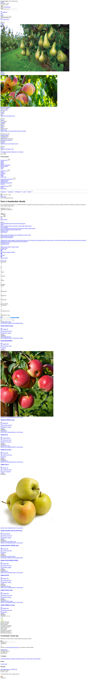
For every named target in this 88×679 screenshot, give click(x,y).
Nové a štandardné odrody (6, 223)
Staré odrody (15, 223)
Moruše (72, 240)
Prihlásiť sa (3, 643)
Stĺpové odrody (28, 226)
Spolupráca (8, 151)
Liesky (5, 246)
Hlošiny (64, 240)
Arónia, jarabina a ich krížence (14, 240)
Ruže (2, 260)
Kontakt (21, 151)
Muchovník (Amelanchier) (6, 140)
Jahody (29, 235)
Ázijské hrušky (21, 226)
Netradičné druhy (4, 241)
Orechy (2, 147)
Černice (2, 120)
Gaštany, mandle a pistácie (13, 246)
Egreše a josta (4, 129)
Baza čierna (23, 240)
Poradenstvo (3, 151)
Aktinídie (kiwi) (4, 137)
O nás (18, 151)
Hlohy (60, 240)
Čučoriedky (3, 122)
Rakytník (3, 142)
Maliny (2, 127)
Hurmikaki (68, 240)
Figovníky (57, 240)
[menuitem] (44, 20)
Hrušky (2, 72)
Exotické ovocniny (5, 135)
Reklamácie (13, 658)
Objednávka (14, 151)
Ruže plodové (16, 241)
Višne (2, 114)
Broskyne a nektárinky (5, 107)
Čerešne (2, 112)
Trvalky (4, 260)
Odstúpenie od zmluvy (21, 658)
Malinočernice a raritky (22, 235)
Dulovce (44, 240)
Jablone (2, 23)
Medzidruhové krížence (23, 228)
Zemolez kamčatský (23, 241)
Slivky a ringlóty (4, 109)
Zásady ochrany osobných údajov (33, 658)
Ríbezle (2, 124)
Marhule (2, 74)
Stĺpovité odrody (21, 223)
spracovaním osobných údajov (12, 647)
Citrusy (28, 240)
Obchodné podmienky (5, 658)
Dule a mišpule (38, 240)
